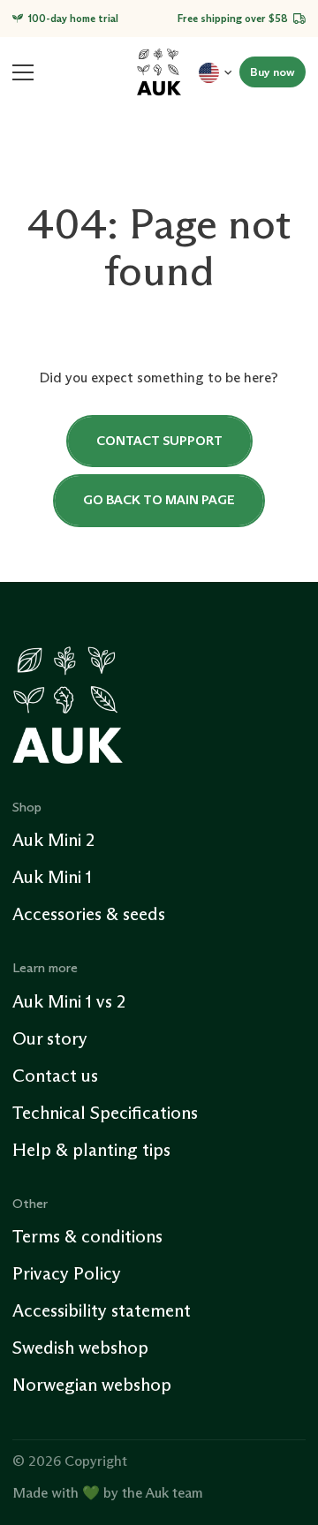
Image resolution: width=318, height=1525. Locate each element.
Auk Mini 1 (52, 876)
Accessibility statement (101, 1310)
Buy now (272, 71)
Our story (49, 1038)
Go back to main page (159, 500)
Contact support (159, 441)
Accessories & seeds (88, 914)
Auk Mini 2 (53, 839)
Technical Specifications (105, 1112)
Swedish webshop (80, 1347)
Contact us (55, 1075)
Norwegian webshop (91, 1384)
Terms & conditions (87, 1236)
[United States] (215, 72)
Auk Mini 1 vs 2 (68, 1001)
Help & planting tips (91, 1149)
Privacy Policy (66, 1273)
